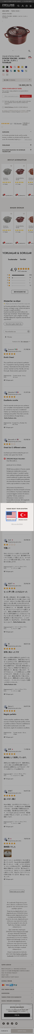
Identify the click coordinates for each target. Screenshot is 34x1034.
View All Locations (17, 524)
